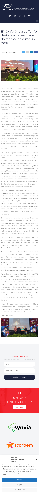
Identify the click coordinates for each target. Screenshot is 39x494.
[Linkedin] (24, 16)
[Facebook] (10, 16)
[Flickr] (15, 16)
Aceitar (19, 480)
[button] (36, 459)
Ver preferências (19, 490)
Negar (19, 485)
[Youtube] (29, 16)
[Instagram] (19, 16)
